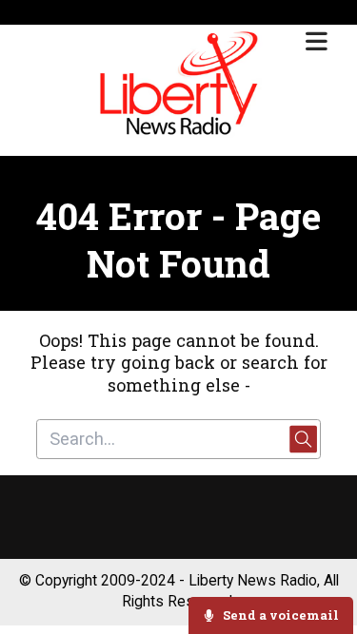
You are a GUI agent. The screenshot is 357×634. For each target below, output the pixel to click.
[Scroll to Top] (320, 559)
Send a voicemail (279, 615)
